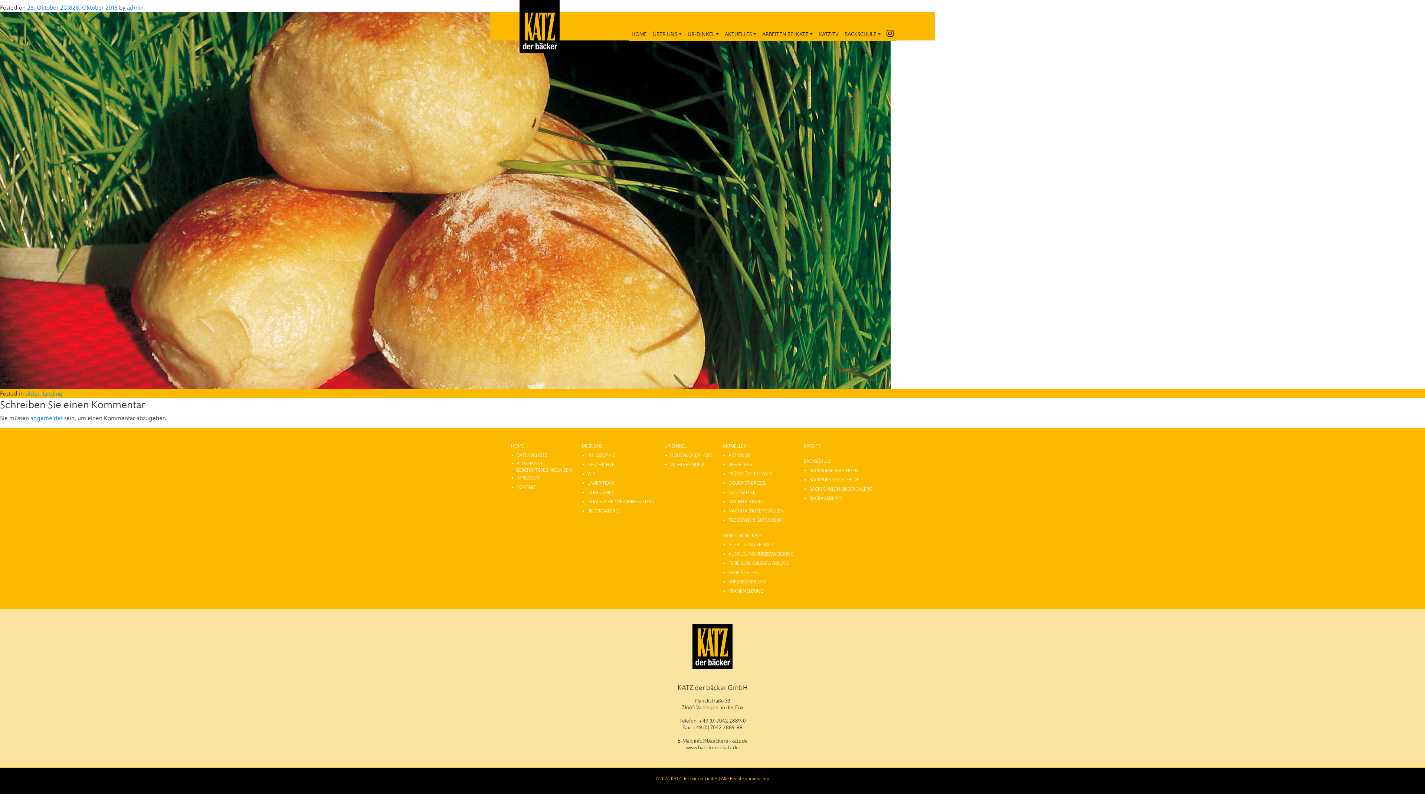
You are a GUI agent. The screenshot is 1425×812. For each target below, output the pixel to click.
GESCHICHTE (601, 464)
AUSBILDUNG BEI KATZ (751, 544)
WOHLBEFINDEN (687, 464)
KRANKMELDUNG (746, 591)
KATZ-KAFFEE (742, 492)
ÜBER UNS (665, 33)
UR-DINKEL (701, 33)
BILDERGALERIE (603, 511)
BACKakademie (825, 498)
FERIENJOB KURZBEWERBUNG (758, 563)
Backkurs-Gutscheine (834, 479)
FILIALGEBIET (600, 492)
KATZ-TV (829, 33)
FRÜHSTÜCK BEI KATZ (750, 474)
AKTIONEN (739, 455)
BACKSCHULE (861, 33)
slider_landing (44, 393)
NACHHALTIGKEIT (746, 501)
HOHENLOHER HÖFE (691, 455)
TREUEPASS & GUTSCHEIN (754, 520)
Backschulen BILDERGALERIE (841, 489)
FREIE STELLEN (743, 572)
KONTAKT (526, 487)
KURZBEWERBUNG (747, 582)
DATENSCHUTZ (532, 455)
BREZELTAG (740, 464)
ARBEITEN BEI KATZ (785, 33)
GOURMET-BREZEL (747, 483)
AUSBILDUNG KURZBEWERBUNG (761, 554)
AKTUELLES (738, 33)
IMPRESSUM (528, 478)
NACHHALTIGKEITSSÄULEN (756, 511)
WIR (591, 474)
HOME (639, 33)
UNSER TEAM (600, 483)
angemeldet (46, 418)
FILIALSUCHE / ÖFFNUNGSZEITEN (621, 501)
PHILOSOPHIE (601, 455)
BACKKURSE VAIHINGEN (833, 470)
